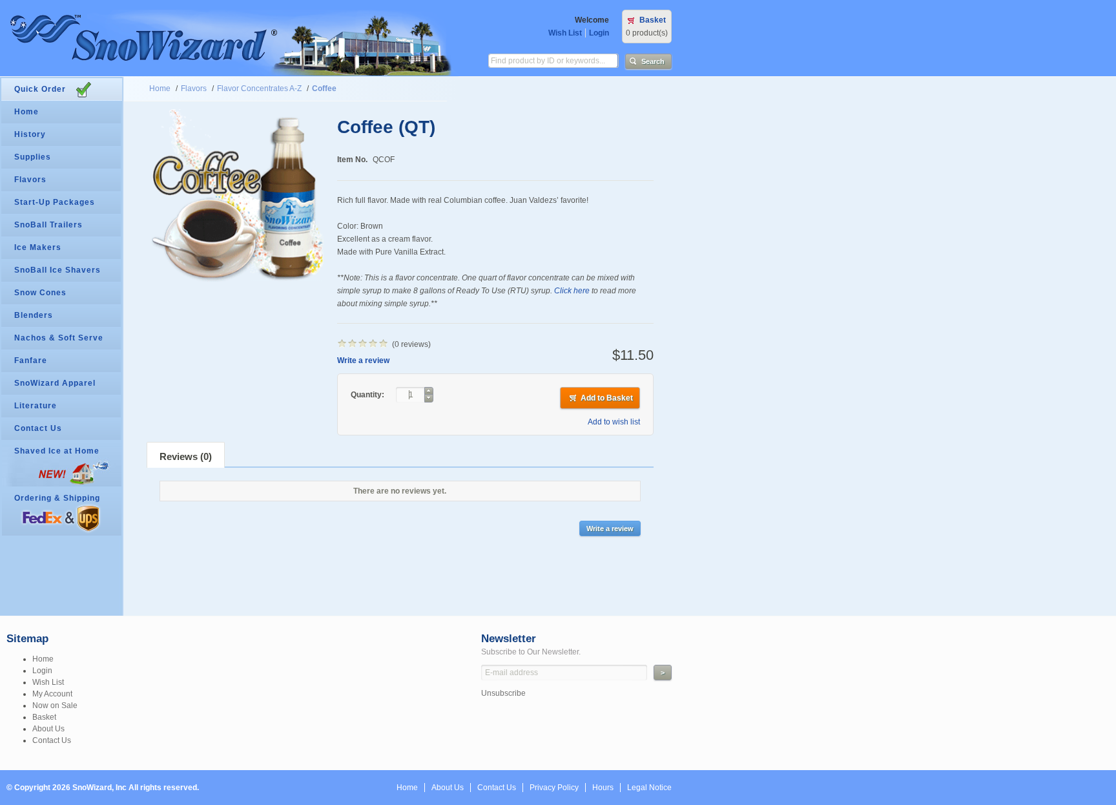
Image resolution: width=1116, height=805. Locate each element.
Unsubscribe (503, 693)
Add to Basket (607, 397)
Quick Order (40, 89)
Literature (35, 405)
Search (653, 61)
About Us (48, 728)
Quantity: (368, 394)
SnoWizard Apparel (55, 383)
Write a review (363, 360)
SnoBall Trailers (48, 224)
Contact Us (38, 428)
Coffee (324, 88)
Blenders (33, 315)
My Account (52, 693)
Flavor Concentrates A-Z (259, 88)
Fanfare (30, 360)
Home (159, 88)
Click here (572, 290)
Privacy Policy (554, 787)
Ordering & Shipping (57, 498)
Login (599, 32)
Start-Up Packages (54, 202)
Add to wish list (614, 421)
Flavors (194, 88)
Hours (603, 787)
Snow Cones (40, 292)
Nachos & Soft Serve (58, 337)
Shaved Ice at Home (56, 450)
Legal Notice (649, 787)
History (30, 134)
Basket (652, 20)
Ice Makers (37, 247)
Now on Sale (55, 705)
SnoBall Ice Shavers (57, 270)
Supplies (32, 157)
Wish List (565, 32)
